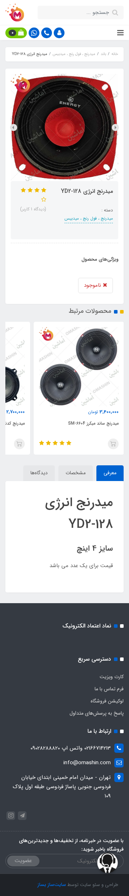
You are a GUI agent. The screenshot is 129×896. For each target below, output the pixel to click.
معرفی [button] (110, 473)
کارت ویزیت (112, 677)
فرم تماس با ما (109, 689)
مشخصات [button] (76, 473)
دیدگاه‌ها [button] (39, 473)
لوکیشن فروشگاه (107, 701)
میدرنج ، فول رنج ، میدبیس (88, 218)
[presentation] (115, 127)
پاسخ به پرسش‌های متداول (97, 713)
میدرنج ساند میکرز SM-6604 (93, 423)
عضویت (23, 860)
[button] (59, 32)
